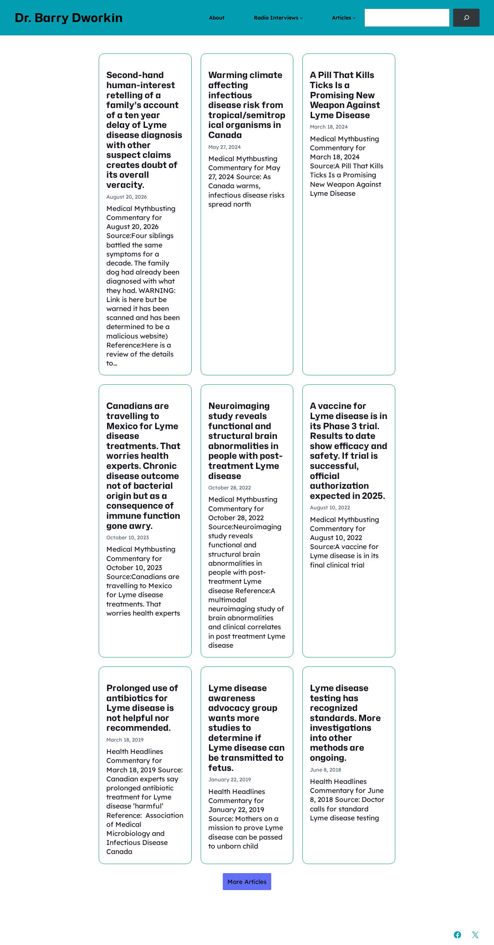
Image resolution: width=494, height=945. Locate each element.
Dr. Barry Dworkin (68, 17)
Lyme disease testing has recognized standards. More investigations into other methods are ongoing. (345, 723)
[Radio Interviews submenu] (301, 18)
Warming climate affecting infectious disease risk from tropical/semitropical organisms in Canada (246, 105)
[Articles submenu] (354, 18)
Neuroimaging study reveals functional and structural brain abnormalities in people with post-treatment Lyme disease (245, 441)
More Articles (247, 881)
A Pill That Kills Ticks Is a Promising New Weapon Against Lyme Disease (345, 95)
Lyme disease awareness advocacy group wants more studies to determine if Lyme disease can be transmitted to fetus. (246, 728)
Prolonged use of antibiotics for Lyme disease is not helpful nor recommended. (142, 708)
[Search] (466, 18)
